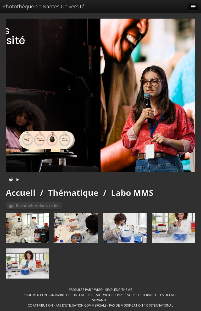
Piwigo (97, 289)
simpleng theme (118, 289)
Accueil (21, 192)
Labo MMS (132, 192)
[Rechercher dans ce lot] (10, 179)
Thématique (73, 192)
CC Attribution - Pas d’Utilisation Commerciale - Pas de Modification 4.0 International (100, 305)
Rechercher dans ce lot (37, 205)
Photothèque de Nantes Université (44, 6)
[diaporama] (17, 179)
